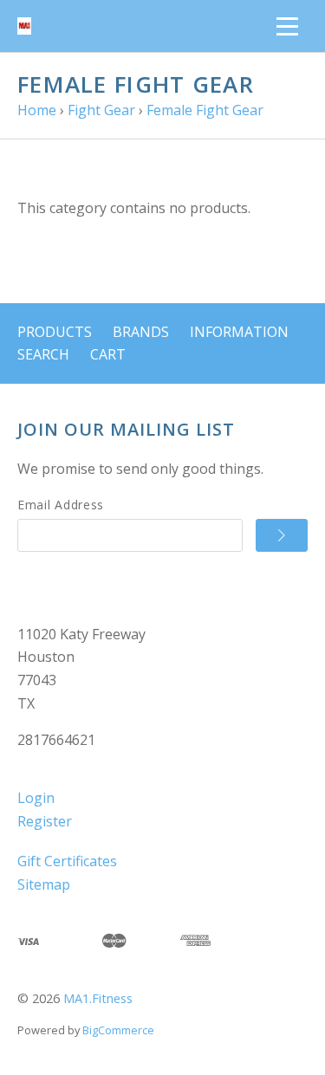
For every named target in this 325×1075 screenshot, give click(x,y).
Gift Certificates (67, 861)
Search (43, 354)
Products (54, 331)
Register (44, 821)
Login (36, 797)
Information (239, 331)
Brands (141, 331)
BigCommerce (118, 1030)
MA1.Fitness (98, 998)
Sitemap (43, 884)
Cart (108, 354)
